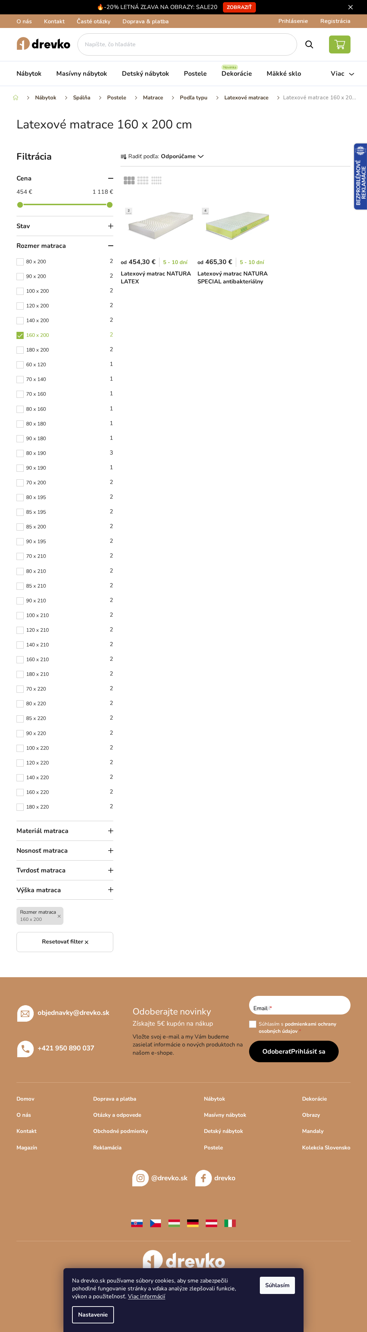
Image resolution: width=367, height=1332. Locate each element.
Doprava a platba (114, 1098)
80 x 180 (69, 423)
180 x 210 (69, 674)
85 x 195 (69, 512)
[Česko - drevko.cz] (155, 1223)
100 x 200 (69, 291)
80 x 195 (69, 497)
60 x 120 (69, 364)
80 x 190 (69, 453)
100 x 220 (69, 748)
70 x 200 (69, 482)
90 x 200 (69, 276)
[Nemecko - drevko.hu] (193, 1223)
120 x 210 (69, 630)
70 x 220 (69, 688)
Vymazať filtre (64, 942)
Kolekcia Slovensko (326, 1147)
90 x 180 (69, 438)
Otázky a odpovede (117, 1115)
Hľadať (309, 44)
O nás (24, 21)
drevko (224, 1178)
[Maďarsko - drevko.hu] (174, 1223)
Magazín (26, 1147)
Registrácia (335, 21)
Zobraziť (239, 7)
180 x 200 (69, 349)
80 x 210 (69, 571)
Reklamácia (107, 1147)
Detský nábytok (223, 1131)
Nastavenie (93, 1315)
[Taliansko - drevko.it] (230, 1223)
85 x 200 (69, 526)
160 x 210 (69, 659)
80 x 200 (69, 261)
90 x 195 (69, 541)
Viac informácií (146, 1296)
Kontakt (54, 21)
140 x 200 (69, 320)
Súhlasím (277, 1285)
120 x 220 (69, 762)
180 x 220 (69, 806)
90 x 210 (69, 600)
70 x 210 (69, 556)
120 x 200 (69, 305)
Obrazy (311, 1115)
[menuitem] (29, 73)
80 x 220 (69, 703)
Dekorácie (314, 1098)
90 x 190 (69, 467)
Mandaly (313, 1131)
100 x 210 (69, 615)
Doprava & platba (146, 21)
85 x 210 (69, 585)
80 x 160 (69, 409)
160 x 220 (69, 792)
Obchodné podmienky (120, 1131)
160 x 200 (69, 335)
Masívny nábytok (225, 1115)
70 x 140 (69, 379)
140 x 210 (69, 644)
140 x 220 (69, 777)
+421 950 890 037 (66, 1048)
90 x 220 (69, 733)
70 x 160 (69, 393)
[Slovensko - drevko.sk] (137, 1223)
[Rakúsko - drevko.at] (211, 1223)
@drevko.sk (169, 1178)
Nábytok (214, 1098)
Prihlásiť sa (308, 1051)
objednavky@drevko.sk (73, 1012)
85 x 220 (69, 718)
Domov (25, 1098)
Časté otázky (93, 21)
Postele (213, 1147)
